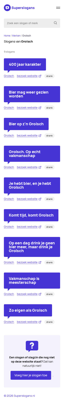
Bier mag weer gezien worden (28, 94)
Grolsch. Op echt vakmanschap (25, 153)
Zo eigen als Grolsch (28, 310)
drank (49, 76)
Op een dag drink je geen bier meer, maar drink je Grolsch (32, 246)
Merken (16, 35)
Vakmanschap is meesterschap (24, 280)
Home (7, 35)
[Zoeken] (55, 23)
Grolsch (9, 76)
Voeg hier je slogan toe (30, 375)
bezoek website (27, 76)
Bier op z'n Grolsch (26, 124)
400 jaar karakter (25, 64)
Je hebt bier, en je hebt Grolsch (30, 185)
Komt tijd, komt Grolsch (31, 215)
